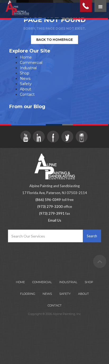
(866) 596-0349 (48, 200)
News (25, 78)
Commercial (31, 62)
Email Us (54, 220)
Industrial (28, 67)
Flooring (27, 294)
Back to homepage (54, 40)
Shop (24, 73)
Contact (27, 94)
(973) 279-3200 (50, 206)
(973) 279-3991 (52, 213)
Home (26, 57)
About (25, 89)
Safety (26, 83)
